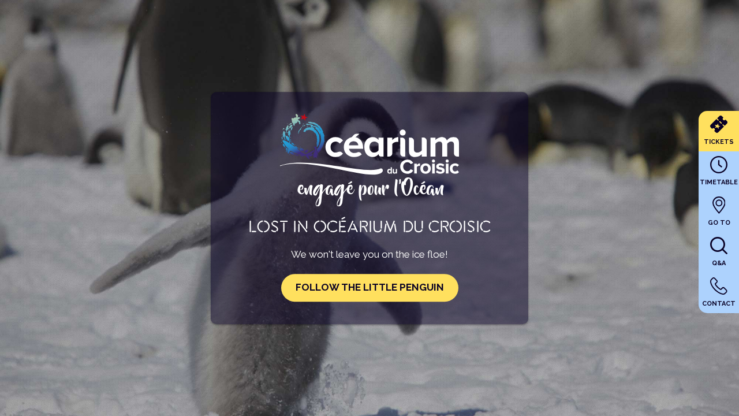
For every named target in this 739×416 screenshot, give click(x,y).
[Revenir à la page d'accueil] (369, 201)
